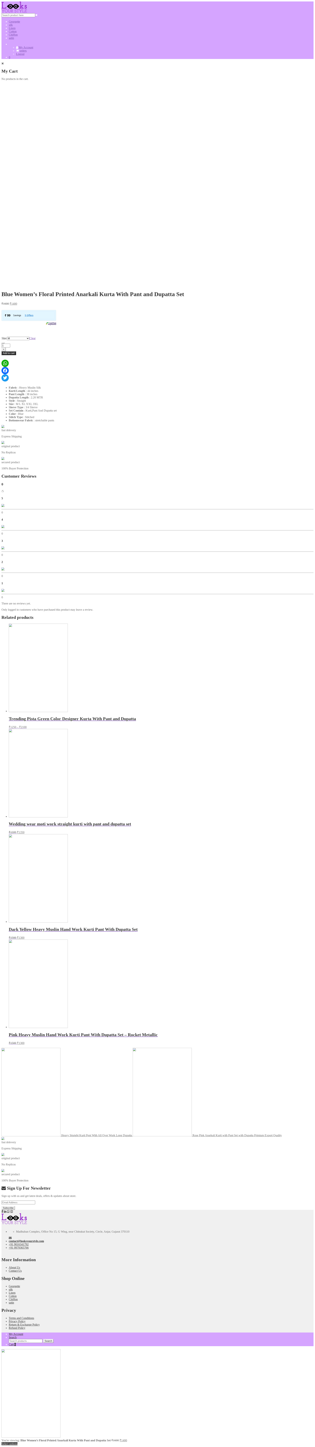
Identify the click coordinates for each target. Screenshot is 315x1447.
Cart (12, 1344)
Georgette (14, 21)
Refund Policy (17, 1327)
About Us (14, 1267)
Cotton (13, 31)
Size (4, 338)
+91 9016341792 (19, 1244)
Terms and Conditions (21, 1318)
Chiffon (13, 34)
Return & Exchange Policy (24, 1324)
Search (13, 1337)
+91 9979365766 (19, 1247)
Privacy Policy (17, 1321)
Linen (12, 28)
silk (11, 24)
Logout (20, 54)
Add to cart (9, 353)
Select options (9, 1443)
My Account (26, 47)
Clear (32, 338)
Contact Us (15, 1270)
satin (11, 37)
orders (23, 50)
